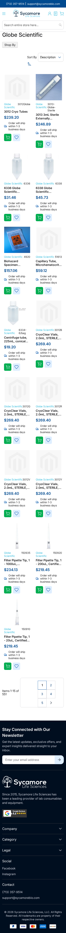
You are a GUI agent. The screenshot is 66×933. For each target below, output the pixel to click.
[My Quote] (56, 14)
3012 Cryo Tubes (16, 111)
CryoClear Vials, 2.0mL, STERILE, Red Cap (47, 412)
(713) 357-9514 (12, 892)
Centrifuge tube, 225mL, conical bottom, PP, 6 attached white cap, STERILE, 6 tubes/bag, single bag (16, 339)
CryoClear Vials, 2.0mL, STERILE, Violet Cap (15, 485)
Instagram (9, 874)
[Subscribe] (59, 759)
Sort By (32, 57)
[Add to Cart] (7, 137)
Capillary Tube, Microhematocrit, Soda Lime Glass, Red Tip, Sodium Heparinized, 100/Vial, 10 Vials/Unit (48, 263)
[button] (49, 13)
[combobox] (33, 25)
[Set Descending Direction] (45, 64)
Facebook (9, 868)
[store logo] (27, 14)
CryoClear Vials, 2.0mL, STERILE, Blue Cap (47, 336)
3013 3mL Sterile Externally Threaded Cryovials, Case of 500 (48, 116)
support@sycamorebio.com (21, 898)
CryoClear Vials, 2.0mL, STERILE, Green (15, 412)
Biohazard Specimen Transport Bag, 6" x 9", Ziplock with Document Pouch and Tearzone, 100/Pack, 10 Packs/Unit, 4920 (16, 263)
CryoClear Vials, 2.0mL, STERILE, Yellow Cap (47, 485)
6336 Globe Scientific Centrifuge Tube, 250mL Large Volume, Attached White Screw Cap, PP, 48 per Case (16, 189)
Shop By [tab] (10, 45)
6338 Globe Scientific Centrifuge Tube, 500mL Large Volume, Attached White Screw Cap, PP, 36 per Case (48, 189)
